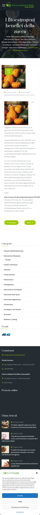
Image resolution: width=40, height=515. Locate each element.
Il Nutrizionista (9, 275)
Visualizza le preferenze (20, 507)
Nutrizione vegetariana (12, 299)
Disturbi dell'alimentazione (13, 251)
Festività (7, 270)
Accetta (20, 496)
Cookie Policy (20, 512)
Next (29, 223)
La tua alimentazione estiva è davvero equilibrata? (24, 464)
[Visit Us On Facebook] (4, 334)
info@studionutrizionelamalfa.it (14, 355)
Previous (12, 223)
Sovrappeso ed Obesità (12, 309)
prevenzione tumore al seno (20, 95)
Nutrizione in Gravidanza (13, 289)
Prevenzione (8, 304)
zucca (32, 95)
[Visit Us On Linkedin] (8, 334)
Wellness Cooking (10, 319)
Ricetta (8, 260)
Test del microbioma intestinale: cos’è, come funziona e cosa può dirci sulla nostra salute (20, 438)
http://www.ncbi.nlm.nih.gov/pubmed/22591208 (22, 197)
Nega (20, 501)
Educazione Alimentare (12, 256)
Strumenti (7, 314)
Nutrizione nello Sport (12, 294)
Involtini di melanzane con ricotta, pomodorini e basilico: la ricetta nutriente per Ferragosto (18, 452)
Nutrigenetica (9, 284)
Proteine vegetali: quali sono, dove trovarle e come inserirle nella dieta (23, 426)
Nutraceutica (8, 280)
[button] (37, 473)
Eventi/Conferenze (10, 265)
